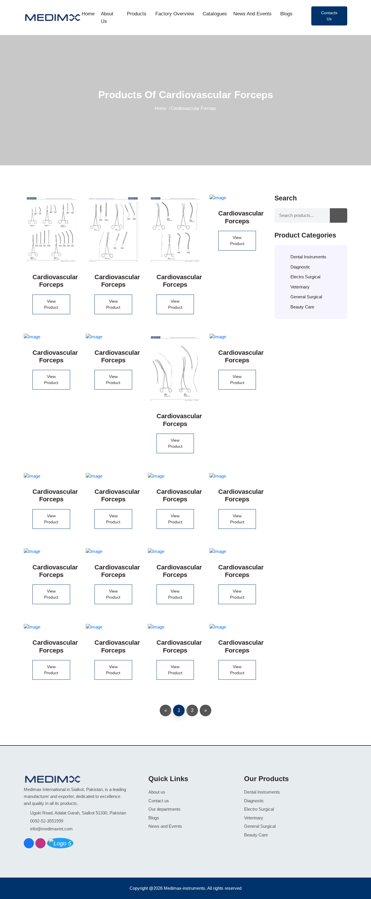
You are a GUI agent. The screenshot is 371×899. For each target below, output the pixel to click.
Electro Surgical (305, 276)
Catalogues (215, 14)
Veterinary (300, 286)
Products (136, 14)
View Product (51, 304)
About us (107, 17)
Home (88, 14)
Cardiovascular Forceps (55, 280)
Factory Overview (174, 14)
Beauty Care (302, 306)
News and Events (252, 14)
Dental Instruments (308, 256)
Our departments (164, 809)
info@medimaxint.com (51, 828)
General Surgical (306, 296)
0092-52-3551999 (46, 820)
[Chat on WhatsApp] (9, 892)
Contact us (158, 800)
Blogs (286, 14)
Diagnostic (300, 266)
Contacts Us (329, 15)
